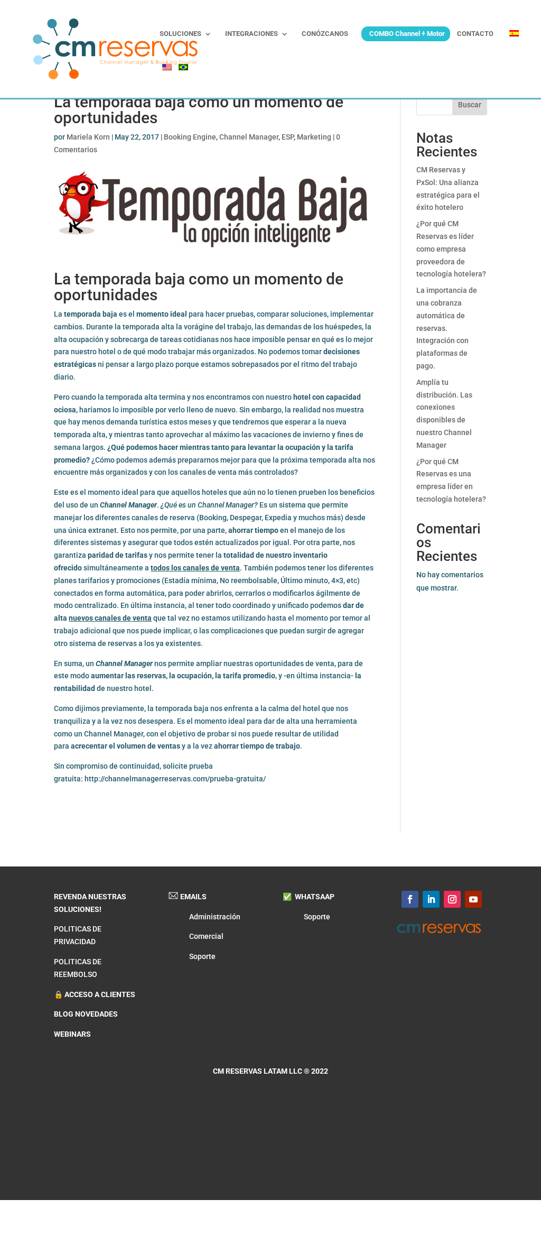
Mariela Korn (88, 137)
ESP (288, 137)
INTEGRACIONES (251, 34)
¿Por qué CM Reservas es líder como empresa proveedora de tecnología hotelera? (451, 248)
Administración (214, 916)
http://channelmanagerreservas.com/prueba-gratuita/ (175, 778)
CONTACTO (475, 34)
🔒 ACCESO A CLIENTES (94, 994)
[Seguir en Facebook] (410, 899)
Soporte (202, 956)
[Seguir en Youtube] (473, 899)
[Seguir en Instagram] (452, 899)
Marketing (314, 137)
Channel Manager (248, 137)
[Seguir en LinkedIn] (431, 899)
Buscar (469, 104)
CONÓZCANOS (325, 34)
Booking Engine (190, 137)
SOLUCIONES (180, 34)
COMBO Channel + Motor (407, 34)
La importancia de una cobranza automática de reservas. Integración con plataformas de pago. (446, 328)
